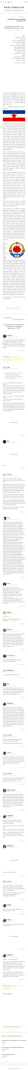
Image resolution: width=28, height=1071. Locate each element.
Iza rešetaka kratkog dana (18, 319)
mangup (9, 612)
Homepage (12, 16)
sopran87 (9, 335)
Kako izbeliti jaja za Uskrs (8, 1054)
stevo (8, 517)
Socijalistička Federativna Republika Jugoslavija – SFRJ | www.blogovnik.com (12, 987)
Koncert (17, 309)
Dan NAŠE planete (8, 317)
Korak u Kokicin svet (14, 7)
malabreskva (10, 845)
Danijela (9, 904)
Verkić (8, 583)
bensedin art (10, 670)
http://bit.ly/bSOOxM (12, 620)
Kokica (19, 30)
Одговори (23, 350)
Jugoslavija (12, 309)
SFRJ (20, 309)
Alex (8, 683)
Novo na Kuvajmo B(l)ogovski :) (12, 1036)
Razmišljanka (21, 16)
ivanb (8, 367)
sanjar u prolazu (11, 790)
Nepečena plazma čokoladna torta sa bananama (14, 1040)
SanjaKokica (10, 703)
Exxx (8, 440)
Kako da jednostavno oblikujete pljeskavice (13, 1047)
